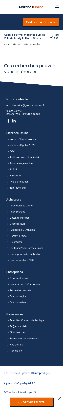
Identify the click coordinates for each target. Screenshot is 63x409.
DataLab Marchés (19, 217)
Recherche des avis (20, 290)
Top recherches (18, 187)
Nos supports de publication (25, 254)
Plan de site (16, 350)
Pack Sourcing (17, 211)
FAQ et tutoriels (18, 326)
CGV (12, 151)
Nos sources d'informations (25, 284)
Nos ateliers (16, 344)
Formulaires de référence (23, 338)
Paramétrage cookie (21, 163)
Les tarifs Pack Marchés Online (26, 248)
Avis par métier (18, 302)
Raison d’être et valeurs (23, 139)
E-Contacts (16, 242)
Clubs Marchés (18, 332)
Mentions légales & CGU (23, 145)
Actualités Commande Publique (27, 320)
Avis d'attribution (19, 181)
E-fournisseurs (17, 223)
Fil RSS (13, 169)
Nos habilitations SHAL (22, 260)
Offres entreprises (20, 278)
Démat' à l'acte (18, 235)
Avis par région (18, 296)
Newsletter (16, 175)
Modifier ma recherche (41, 22)
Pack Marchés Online (21, 205)
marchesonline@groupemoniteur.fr (25, 105)
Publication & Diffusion (22, 229)
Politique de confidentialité (24, 157)
